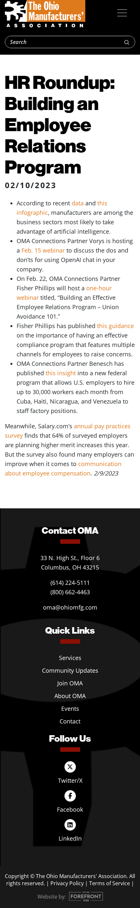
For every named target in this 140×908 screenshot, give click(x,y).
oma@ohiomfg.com (70, 607)
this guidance (115, 326)
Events (70, 708)
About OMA (70, 696)
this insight (61, 373)
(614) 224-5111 (70, 582)
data (78, 203)
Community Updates (70, 670)
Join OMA (70, 683)
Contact (70, 721)
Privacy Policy (67, 883)
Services (70, 658)
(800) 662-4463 (70, 592)
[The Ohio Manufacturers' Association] (45, 14)
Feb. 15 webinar (43, 250)
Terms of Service (109, 883)
